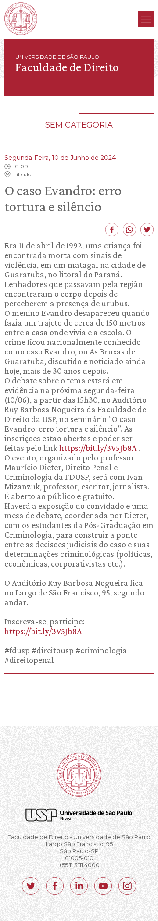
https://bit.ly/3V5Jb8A (97, 448)
